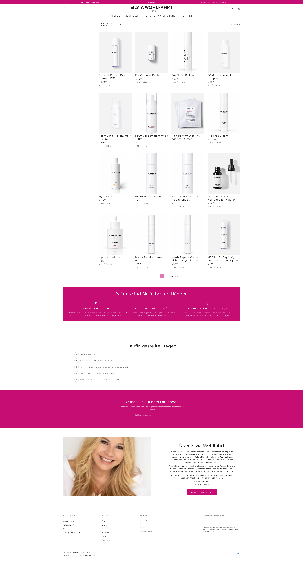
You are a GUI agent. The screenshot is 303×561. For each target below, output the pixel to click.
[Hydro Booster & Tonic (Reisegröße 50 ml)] (187, 173)
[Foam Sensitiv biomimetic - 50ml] (151, 113)
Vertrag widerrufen (71, 532)
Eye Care (105, 540)
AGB (65, 529)
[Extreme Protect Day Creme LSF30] (115, 52)
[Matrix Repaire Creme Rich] (151, 234)
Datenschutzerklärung (87, 555)
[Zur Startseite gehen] (151, 9)
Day (103, 521)
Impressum (68, 521)
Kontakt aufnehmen (202, 492)
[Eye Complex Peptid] (151, 52)
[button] (64, 8)
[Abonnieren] (171, 415)
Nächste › (174, 276)
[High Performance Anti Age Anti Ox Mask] (187, 113)
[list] (151, 309)
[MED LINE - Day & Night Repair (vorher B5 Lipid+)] (224, 234)
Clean (104, 529)
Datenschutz (69, 525)
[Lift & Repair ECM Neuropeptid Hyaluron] (224, 173)
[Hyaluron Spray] (115, 173)
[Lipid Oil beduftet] (115, 234)
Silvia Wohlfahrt (73, 552)
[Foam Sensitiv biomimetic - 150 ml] (115, 113)
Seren (104, 536)
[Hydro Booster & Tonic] (151, 173)
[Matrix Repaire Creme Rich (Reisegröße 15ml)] (187, 234)
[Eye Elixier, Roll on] (187, 52)
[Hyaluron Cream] (224, 113)
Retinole (105, 532)
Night (104, 525)
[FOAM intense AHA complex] (224, 52)
